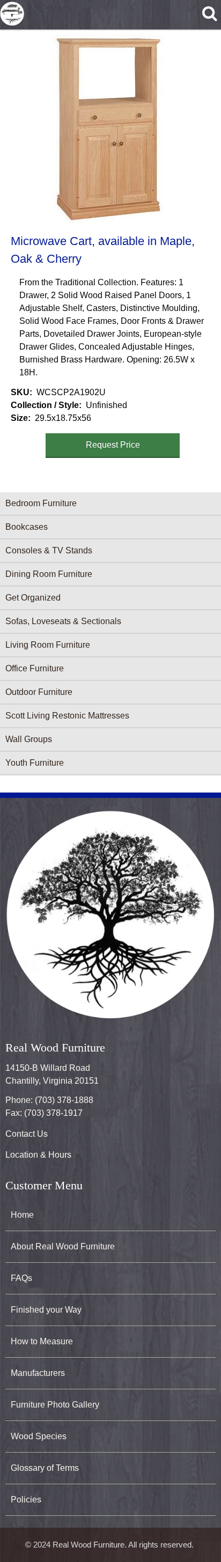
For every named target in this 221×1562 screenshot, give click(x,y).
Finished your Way (46, 1309)
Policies (26, 1499)
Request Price (113, 444)
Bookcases (26, 526)
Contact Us (26, 1133)
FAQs (21, 1278)
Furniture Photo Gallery (55, 1404)
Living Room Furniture (47, 644)
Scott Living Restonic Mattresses (67, 715)
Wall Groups (28, 739)
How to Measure (42, 1341)
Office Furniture (34, 668)
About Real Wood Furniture (63, 1246)
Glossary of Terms (45, 1467)
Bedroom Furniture (41, 503)
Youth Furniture (34, 762)
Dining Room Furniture (48, 574)
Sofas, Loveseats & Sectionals (63, 621)
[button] (108, 129)
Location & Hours (38, 1154)
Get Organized (33, 597)
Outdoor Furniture (38, 692)
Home (22, 1214)
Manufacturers (38, 1373)
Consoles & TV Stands (48, 550)
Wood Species (39, 1436)
